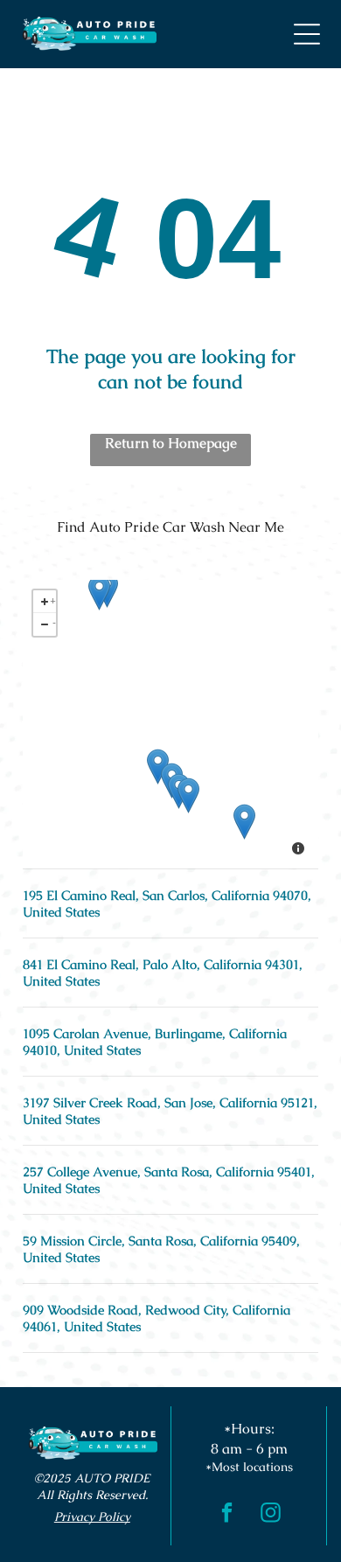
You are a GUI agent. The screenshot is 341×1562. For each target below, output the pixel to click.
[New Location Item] (188, 795)
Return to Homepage (171, 443)
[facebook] (227, 1514)
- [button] (54, 621)
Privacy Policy (92, 1516)
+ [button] (53, 598)
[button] (307, 34)
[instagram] (270, 1514)
